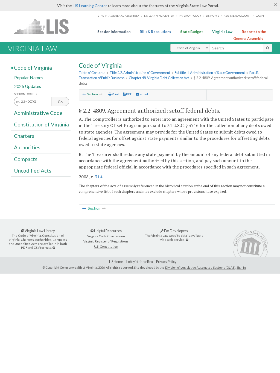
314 (98, 177)
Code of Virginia (33, 67)
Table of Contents (92, 72)
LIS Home (116, 262)
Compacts (25, 159)
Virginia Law (222, 31)
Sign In (241, 267)
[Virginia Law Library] (53, 247)
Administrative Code (38, 112)
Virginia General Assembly (118, 15)
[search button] (267, 48)
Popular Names (28, 77)
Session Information (113, 31)
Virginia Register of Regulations (106, 241)
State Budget (191, 31)
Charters (24, 136)
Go (60, 102)
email (143, 94)
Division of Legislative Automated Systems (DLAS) (200, 267)
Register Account (237, 15)
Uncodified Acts (32, 170)
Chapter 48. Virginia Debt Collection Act (159, 78)
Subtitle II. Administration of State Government (210, 72)
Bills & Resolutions (155, 31)
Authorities (27, 147)
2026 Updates (27, 85)
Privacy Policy (190, 15)
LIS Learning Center (90, 5)
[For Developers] (187, 239)
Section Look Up (25, 94)
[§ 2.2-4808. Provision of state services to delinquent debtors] (84, 94)
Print (115, 94)
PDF (129, 94)
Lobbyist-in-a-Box (139, 262)
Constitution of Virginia (41, 124)
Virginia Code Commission (106, 236)
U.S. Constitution (106, 246)
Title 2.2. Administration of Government (140, 72)
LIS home (212, 15)
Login (259, 15)
